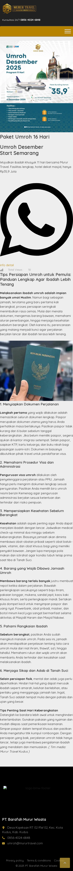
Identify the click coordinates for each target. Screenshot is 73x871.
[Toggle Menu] (67, 31)
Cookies (59, 860)
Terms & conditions (39, 860)
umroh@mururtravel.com (25, 843)
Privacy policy (15, 860)
